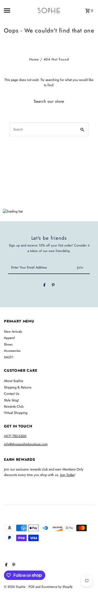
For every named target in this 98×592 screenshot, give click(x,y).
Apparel (9, 337)
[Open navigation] (12, 10)
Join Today (67, 474)
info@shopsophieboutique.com (26, 444)
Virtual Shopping (15, 412)
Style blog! (11, 400)
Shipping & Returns (17, 387)
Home (34, 59)
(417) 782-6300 (15, 436)
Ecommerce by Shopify (57, 586)
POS (31, 586)
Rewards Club (14, 406)
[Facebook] (44, 286)
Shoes (8, 344)
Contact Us (11, 393)
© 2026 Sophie (15, 586)
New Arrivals (13, 331)
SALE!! (8, 357)
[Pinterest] (53, 286)
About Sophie (13, 380)
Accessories (12, 350)
